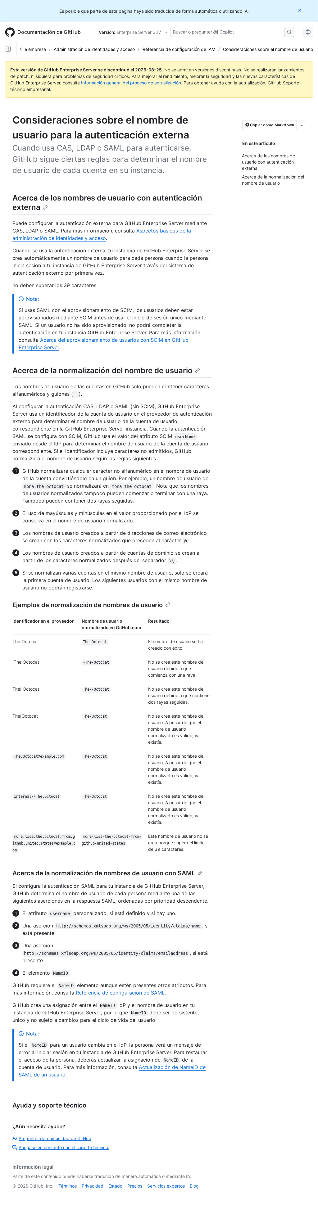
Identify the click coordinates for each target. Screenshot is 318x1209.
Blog (194, 1186)
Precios (134, 1186)
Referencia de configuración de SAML (120, 993)
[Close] (300, 10)
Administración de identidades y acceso (94, 49)
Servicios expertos (166, 1186)
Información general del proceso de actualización (131, 82)
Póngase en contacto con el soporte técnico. (64, 1147)
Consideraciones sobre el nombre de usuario (268, 49)
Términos (67, 1186)
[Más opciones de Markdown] (302, 125)
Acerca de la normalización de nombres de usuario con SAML (103, 873)
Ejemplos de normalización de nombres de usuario (87, 605)
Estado (115, 1186)
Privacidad (92, 1186)
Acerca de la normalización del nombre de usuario (102, 370)
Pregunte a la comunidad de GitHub (55, 1138)
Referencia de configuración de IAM (179, 49)
